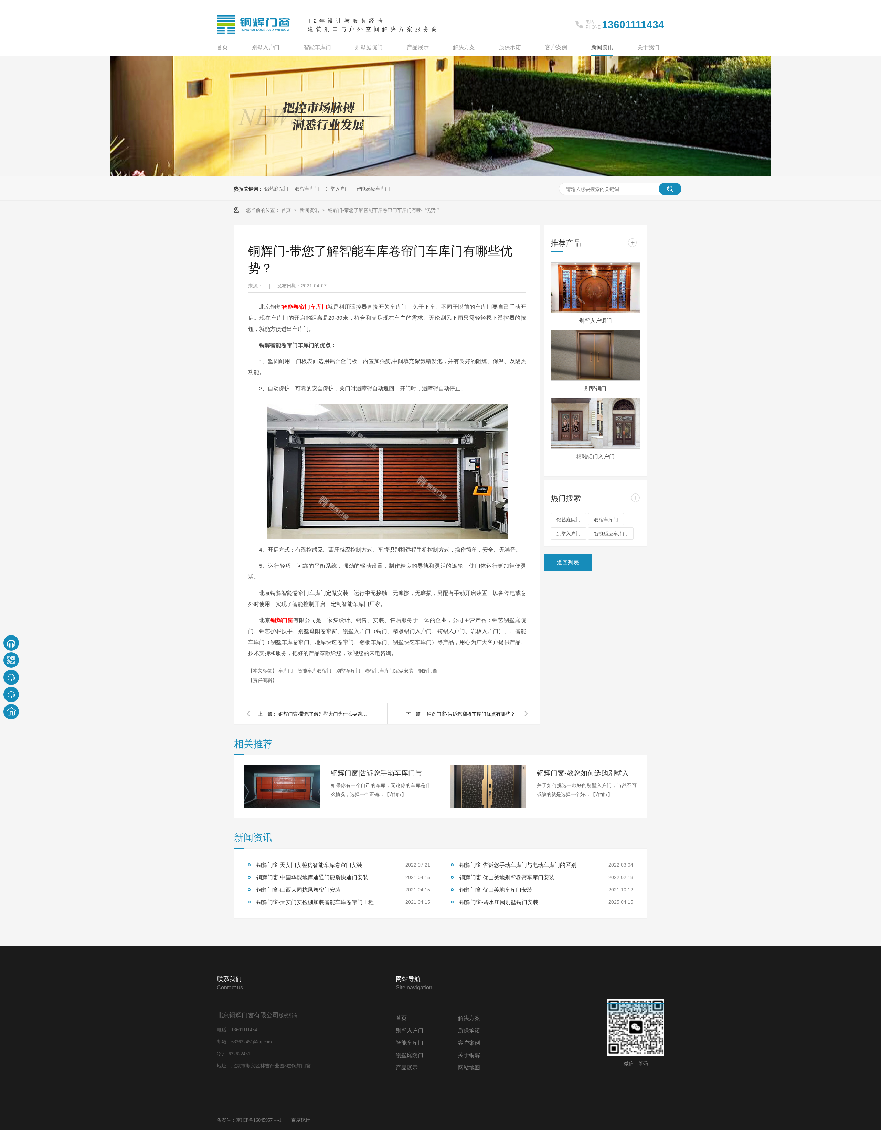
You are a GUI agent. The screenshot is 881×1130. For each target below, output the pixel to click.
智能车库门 (317, 47)
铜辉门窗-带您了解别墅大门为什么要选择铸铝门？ (323, 713)
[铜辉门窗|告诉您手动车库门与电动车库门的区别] (282, 786)
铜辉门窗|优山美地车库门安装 (495, 889)
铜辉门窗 (281, 620)
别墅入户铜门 (595, 320)
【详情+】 (395, 794)
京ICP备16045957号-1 (259, 1120)
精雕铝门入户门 (595, 456)
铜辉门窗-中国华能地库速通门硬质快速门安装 (312, 877)
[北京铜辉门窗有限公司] (253, 34)
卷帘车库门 (307, 188)
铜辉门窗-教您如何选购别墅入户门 (587, 773)
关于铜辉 (469, 1055)
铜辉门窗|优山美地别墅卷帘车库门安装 (506, 877)
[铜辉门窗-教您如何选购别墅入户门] (488, 786)
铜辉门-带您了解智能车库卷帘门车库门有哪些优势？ (384, 209)
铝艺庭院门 (276, 188)
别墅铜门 (595, 388)
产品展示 (418, 47)
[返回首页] (11, 711)
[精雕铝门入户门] (595, 423)
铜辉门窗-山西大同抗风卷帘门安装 (298, 889)
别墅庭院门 (369, 47)
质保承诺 (510, 47)
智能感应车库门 (373, 188)
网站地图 (469, 1068)
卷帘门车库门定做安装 (390, 670)
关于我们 (648, 47)
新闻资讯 (602, 47)
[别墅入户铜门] (595, 288)
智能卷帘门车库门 (304, 307)
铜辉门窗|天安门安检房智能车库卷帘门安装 (309, 865)
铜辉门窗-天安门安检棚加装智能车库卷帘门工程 (315, 902)
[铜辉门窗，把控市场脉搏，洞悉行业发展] (440, 174)
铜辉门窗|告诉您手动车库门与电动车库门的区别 (381, 773)
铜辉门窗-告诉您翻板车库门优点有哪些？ (471, 713)
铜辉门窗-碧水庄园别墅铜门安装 (498, 902)
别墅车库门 (349, 670)
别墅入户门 (265, 47)
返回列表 (568, 562)
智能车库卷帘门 (315, 670)
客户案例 (556, 47)
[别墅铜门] (595, 355)
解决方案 (464, 47)
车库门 (286, 670)
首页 (222, 47)
